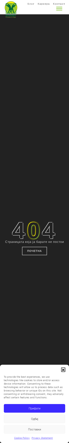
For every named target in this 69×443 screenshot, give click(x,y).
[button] (63, 369)
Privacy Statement (42, 438)
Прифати (34, 408)
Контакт (59, 3)
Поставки (34, 429)
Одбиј (34, 419)
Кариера (44, 3)
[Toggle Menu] (59, 9)
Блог (31, 3)
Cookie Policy (22, 438)
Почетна (34, 250)
